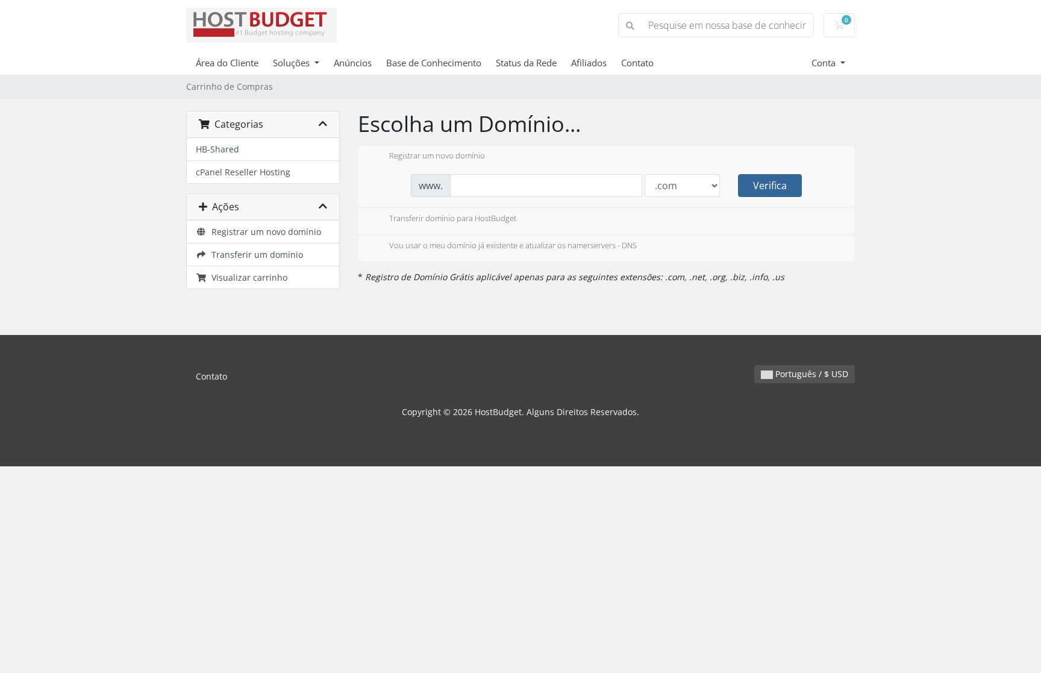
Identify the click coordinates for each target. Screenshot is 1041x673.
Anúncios (353, 63)
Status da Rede (526, 63)
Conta (824, 63)
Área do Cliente (227, 63)
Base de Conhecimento (433, 63)
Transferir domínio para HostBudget (452, 218)
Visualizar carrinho (247, 277)
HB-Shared (217, 149)
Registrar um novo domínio (264, 231)
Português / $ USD (810, 374)
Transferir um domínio (255, 254)
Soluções (292, 63)
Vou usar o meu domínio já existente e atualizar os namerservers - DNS (513, 245)
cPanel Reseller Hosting (243, 172)
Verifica (770, 185)
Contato (637, 63)
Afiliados (589, 63)
